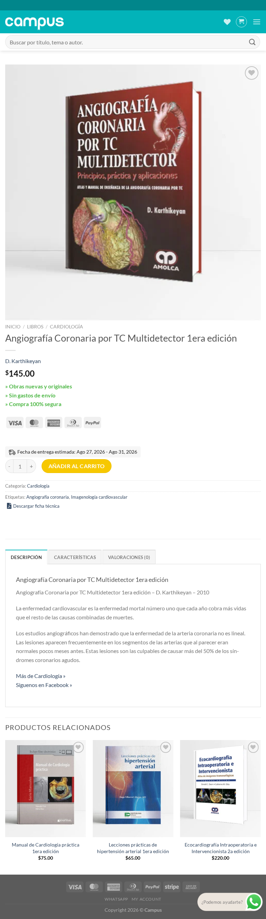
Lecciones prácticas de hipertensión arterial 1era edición (133, 848)
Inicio (12, 326)
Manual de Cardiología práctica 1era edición (45, 848)
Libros (35, 326)
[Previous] (5, 806)
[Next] (260, 806)
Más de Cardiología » (40, 675)
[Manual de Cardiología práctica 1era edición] (45, 788)
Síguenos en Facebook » (44, 684)
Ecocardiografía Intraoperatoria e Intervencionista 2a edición (221, 848)
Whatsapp (116, 899)
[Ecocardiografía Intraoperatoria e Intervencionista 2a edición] (220, 788)
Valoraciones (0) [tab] (129, 557)
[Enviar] (252, 42)
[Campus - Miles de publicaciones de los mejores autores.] (34, 22)
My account (146, 899)
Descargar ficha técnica (36, 506)
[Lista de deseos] (227, 21)
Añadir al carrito (76, 466)
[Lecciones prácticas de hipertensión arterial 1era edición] (132, 788)
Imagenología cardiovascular (99, 497)
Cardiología (66, 326)
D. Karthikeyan (23, 361)
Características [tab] (75, 557)
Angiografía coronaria (47, 497)
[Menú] (256, 21)
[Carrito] (241, 21)
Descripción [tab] (26, 557)
